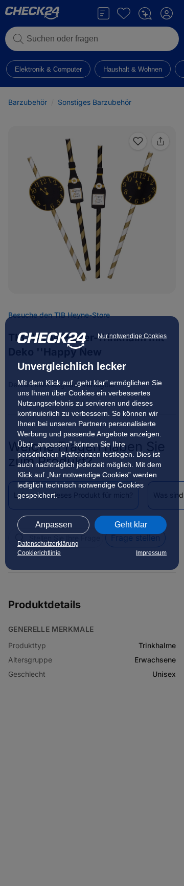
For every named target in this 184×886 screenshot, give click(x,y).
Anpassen (53, 524)
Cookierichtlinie (39, 553)
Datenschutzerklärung (48, 543)
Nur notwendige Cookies (132, 336)
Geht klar (130, 524)
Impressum (151, 553)
